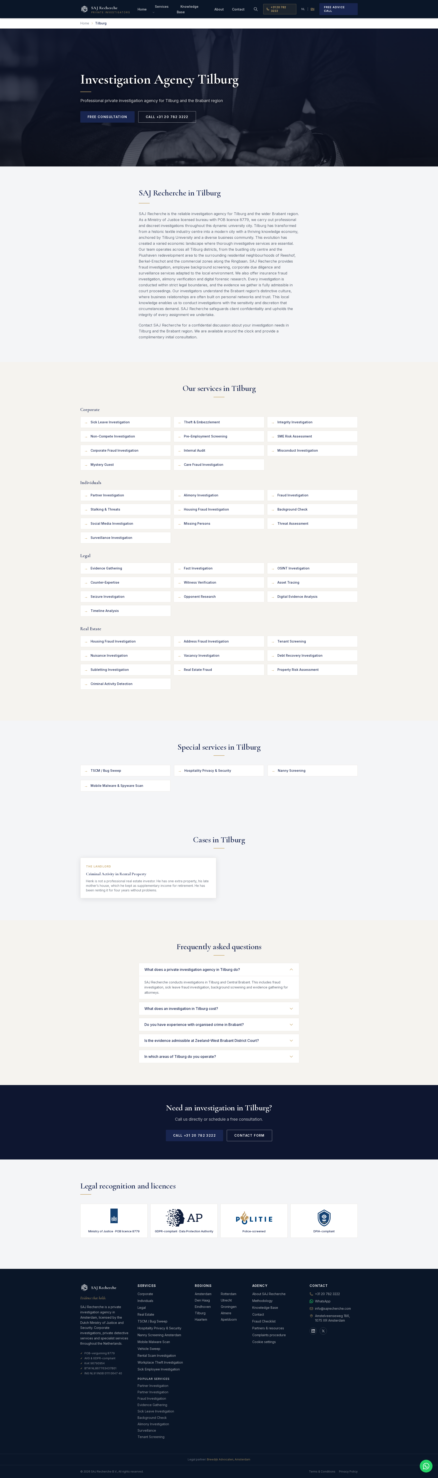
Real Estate (146, 1314)
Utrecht (226, 1300)
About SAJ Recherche (269, 1294)
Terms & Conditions (322, 1471)
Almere (226, 1313)
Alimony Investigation (153, 1424)
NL (303, 9)
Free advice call (334, 9)
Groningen (229, 1307)
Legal (142, 1307)
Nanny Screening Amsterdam (159, 1335)
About (219, 9)
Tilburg (200, 1313)
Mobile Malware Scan (154, 1342)
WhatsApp (323, 1301)
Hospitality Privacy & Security (159, 1328)
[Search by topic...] (256, 9)
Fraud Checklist (264, 1321)
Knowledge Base (187, 9)
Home (142, 9)
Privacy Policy (348, 1471)
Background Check (152, 1418)
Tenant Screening (151, 1437)
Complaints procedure (269, 1335)
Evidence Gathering (152, 1405)
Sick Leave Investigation (156, 1411)
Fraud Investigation (152, 1398)
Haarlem (201, 1319)
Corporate (145, 1294)
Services (162, 6)
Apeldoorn (229, 1319)
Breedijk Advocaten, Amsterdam (228, 1459)
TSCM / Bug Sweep (152, 1321)
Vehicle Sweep (149, 1349)
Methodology (262, 1301)
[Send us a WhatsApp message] (426, 1466)
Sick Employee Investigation (159, 1369)
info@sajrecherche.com (333, 1308)
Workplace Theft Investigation (160, 1362)
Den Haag (202, 1300)
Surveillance (147, 1430)
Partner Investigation (153, 1386)
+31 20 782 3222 (278, 9)
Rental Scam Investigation (157, 1355)
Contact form (249, 1135)
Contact (238, 9)
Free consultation (107, 117)
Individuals (145, 1301)
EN (312, 9)
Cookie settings (264, 1342)
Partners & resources (268, 1328)
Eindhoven (203, 1307)
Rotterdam (228, 1294)
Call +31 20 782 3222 (167, 117)
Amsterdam (203, 1294)
